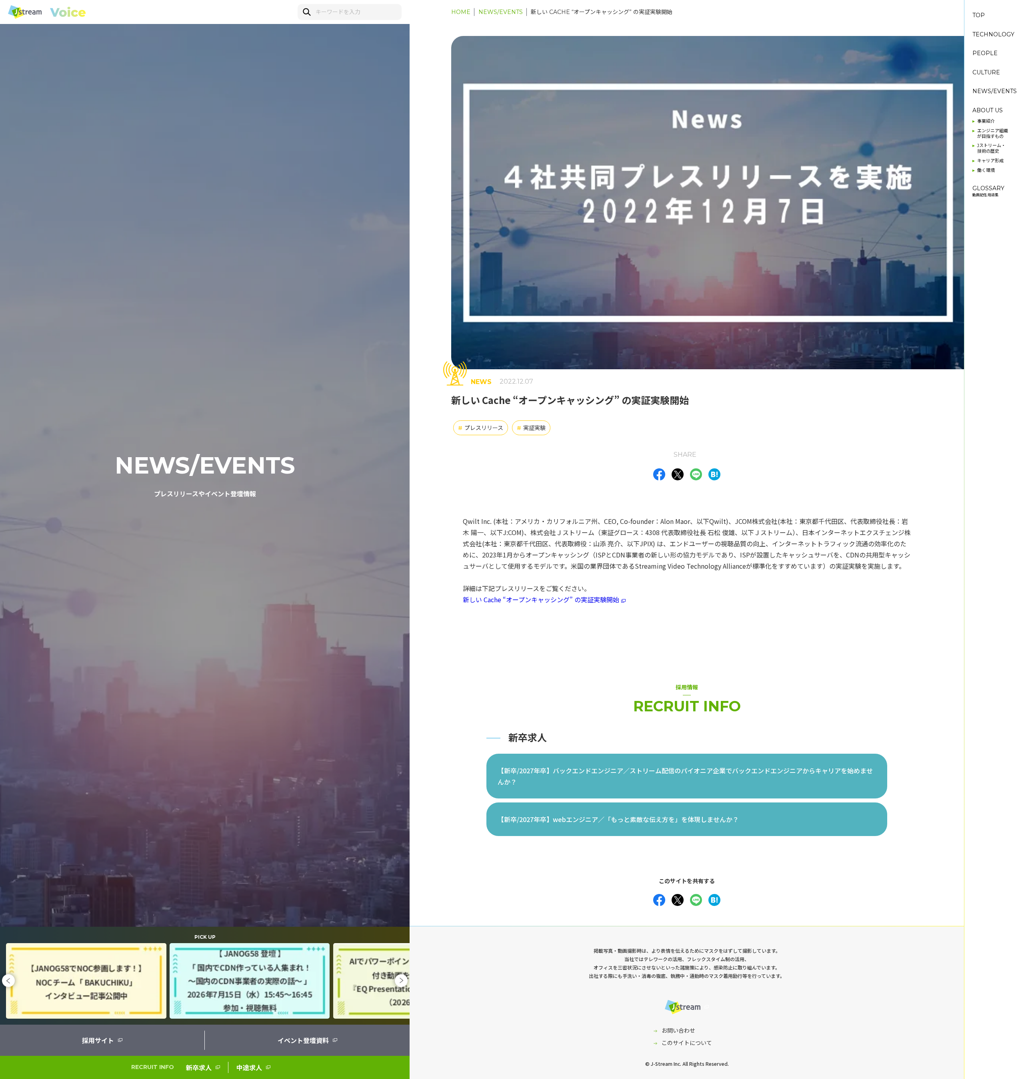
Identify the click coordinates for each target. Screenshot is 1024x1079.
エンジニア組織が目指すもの (992, 133)
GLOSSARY (988, 191)
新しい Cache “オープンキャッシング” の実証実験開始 (601, 12)
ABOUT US (987, 110)
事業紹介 (986, 121)
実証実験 (531, 428)
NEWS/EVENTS (500, 12)
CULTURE (986, 72)
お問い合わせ (678, 1030)
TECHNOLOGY (993, 34)
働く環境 (986, 170)
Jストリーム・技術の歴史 (991, 148)
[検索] (306, 11)
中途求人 (249, 1067)
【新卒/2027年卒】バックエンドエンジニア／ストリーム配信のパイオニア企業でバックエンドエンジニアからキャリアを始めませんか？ (685, 776)
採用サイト (98, 1040)
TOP (978, 15)
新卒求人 (199, 1067)
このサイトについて (687, 1043)
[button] (8, 980)
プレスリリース (480, 428)
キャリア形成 (990, 160)
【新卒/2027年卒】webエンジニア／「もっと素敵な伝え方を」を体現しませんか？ (618, 819)
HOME (460, 12)
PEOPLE (985, 53)
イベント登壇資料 (303, 1040)
